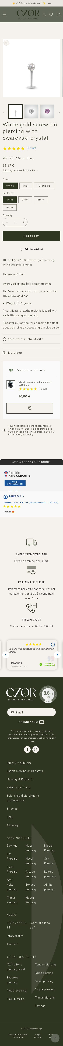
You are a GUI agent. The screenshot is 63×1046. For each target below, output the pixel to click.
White (10, 185)
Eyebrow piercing (12, 980)
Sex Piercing (49, 861)
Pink (25, 185)
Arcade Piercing (31, 874)
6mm (9, 199)
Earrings (12, 845)
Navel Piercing (31, 861)
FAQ (10, 817)
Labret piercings (50, 874)
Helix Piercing (12, 869)
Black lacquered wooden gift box (35, 383)
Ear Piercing (12, 856)
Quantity (7, 215)
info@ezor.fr (15, 935)
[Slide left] (4, 112)
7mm (25, 199)
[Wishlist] (51, 14)
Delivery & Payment (20, 779)
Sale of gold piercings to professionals (23, 798)
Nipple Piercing (49, 848)
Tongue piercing (31, 887)
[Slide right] (59, 112)
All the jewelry (49, 887)
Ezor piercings (35, 1029)
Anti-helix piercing (12, 884)
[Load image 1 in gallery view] (16, 111)
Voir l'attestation (15, 483)
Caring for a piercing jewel (16, 967)
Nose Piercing (31, 848)
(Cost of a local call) (28, 925)
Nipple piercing (44, 989)
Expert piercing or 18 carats (25, 771)
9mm (9, 207)
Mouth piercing (16, 990)
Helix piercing (15, 998)
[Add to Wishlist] (10, 384)
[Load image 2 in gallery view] (31, 111)
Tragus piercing (45, 997)
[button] (4, 14)
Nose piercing (44, 972)
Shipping (7, 170)
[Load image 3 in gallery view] (47, 111)
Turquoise (43, 185)
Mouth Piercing (31, 900)
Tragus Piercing (12, 900)
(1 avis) (31, 148)
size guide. (53, 327)
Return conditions (18, 787)
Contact (12, 944)
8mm (40, 199)
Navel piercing (44, 981)
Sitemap (12, 808)
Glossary (13, 825)
